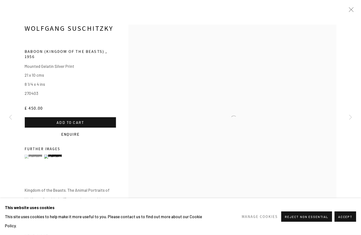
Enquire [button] (70, 134)
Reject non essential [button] (306, 217)
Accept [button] (345, 217)
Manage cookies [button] (260, 216)
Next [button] (350, 117)
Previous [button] (10, 117)
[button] (34, 157)
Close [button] (350, 11)
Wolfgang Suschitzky (69, 28)
